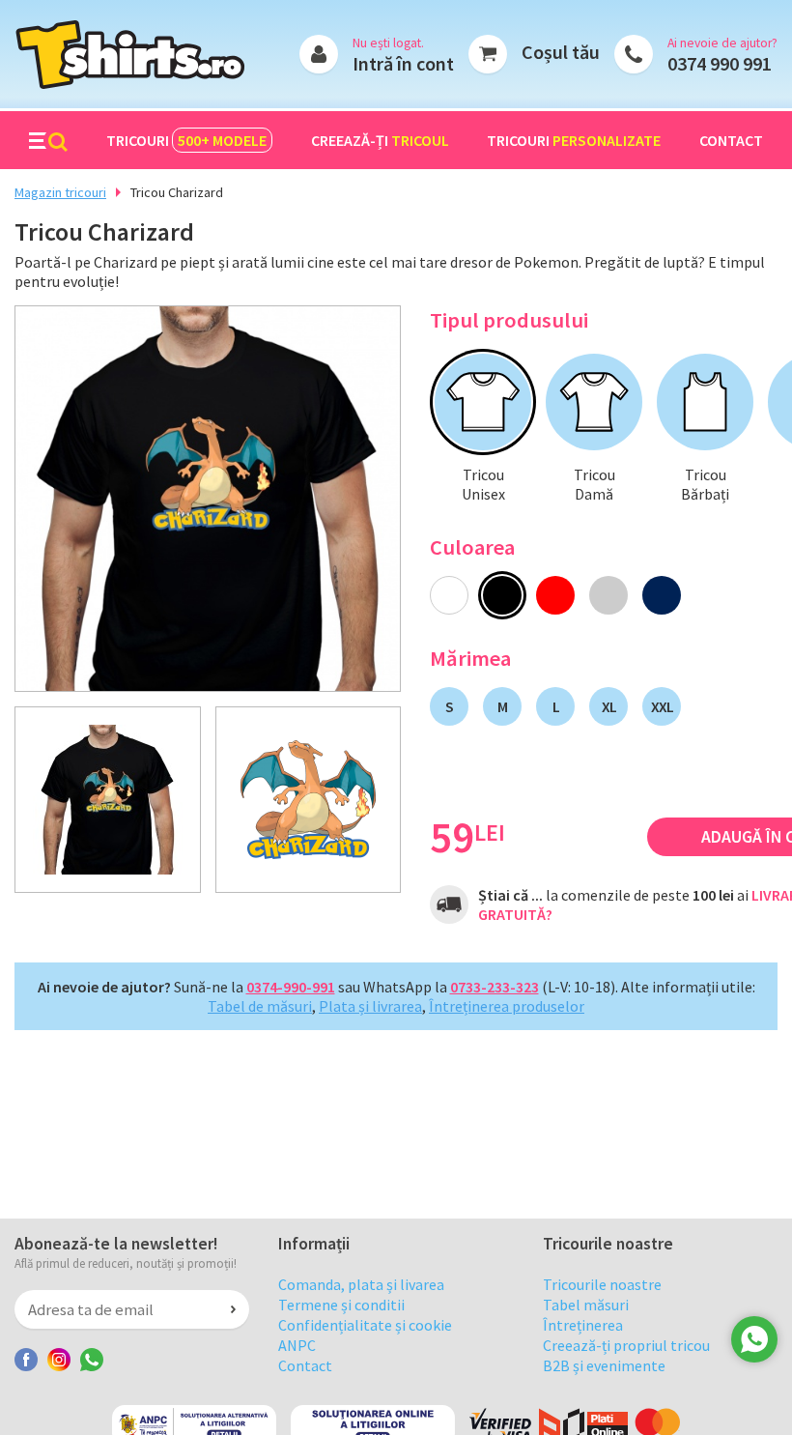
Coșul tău (561, 52)
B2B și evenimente (604, 1365)
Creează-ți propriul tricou (626, 1345)
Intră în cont (403, 63)
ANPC (297, 1345)
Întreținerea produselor (506, 1006)
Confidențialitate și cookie (365, 1325)
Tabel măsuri (586, 1304)
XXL (662, 706)
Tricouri (186, 140)
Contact (731, 140)
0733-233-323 (494, 986)
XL (609, 706)
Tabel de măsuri (260, 1006)
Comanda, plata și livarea (361, 1284)
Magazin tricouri (60, 192)
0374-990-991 (290, 986)
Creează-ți (380, 140)
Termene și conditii (341, 1304)
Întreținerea (583, 1325)
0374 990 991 (719, 63)
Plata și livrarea (370, 1006)
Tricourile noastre (602, 1284)
